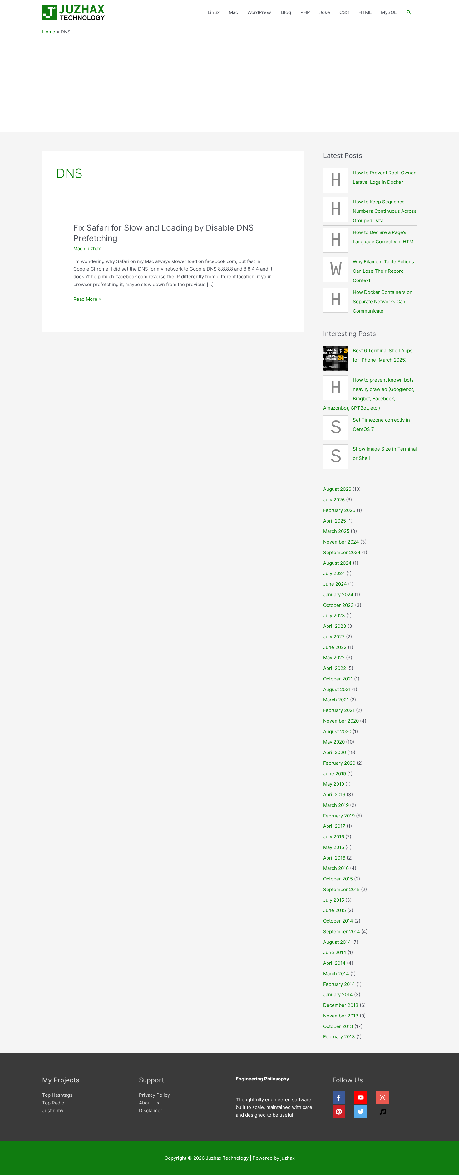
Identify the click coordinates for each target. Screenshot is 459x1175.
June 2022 (335, 647)
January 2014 (338, 994)
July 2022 (334, 637)
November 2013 (340, 1016)
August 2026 (337, 489)
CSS (344, 12)
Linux (214, 12)
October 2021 (338, 679)
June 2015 (334, 910)
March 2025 (336, 531)
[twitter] (364, 1111)
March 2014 (336, 974)
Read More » (87, 299)
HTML (365, 12)
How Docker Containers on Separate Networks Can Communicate (382, 301)
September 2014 (341, 931)
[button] (409, 12)
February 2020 (339, 763)
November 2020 (341, 721)
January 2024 (338, 594)
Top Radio (53, 1103)
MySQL (389, 12)
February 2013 (339, 1037)
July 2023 (334, 615)
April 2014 (334, 963)
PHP (305, 12)
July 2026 (334, 500)
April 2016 (334, 858)
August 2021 (337, 689)
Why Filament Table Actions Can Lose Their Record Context (383, 271)
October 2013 (338, 1026)
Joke (324, 12)
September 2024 (342, 552)
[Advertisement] (229, 81)
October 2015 (338, 879)
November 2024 (341, 542)
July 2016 (333, 837)
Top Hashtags (57, 1095)
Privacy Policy (154, 1095)
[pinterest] (343, 1111)
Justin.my (52, 1111)
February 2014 (339, 984)
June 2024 (335, 584)
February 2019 (339, 816)
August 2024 (337, 563)
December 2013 (340, 1005)
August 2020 (337, 731)
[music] (383, 1111)
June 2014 (334, 952)
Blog (286, 12)
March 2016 (336, 868)
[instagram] (386, 1097)
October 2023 (338, 605)
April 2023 (334, 626)
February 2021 (339, 710)
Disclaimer (150, 1111)
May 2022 (334, 658)
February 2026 (339, 510)
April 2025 (334, 521)
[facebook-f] (343, 1097)
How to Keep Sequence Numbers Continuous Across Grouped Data (385, 211)
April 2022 (334, 668)
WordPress (259, 12)
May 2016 (333, 847)
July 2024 (334, 573)
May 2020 (334, 742)
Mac (233, 12)
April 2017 (334, 826)
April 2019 (334, 794)
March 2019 (336, 805)
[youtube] (364, 1097)
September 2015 (341, 889)
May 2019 (333, 784)
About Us (149, 1103)
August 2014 (337, 942)
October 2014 (338, 921)
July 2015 (333, 900)
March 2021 (336, 700)
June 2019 (334, 774)
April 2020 (334, 752)
